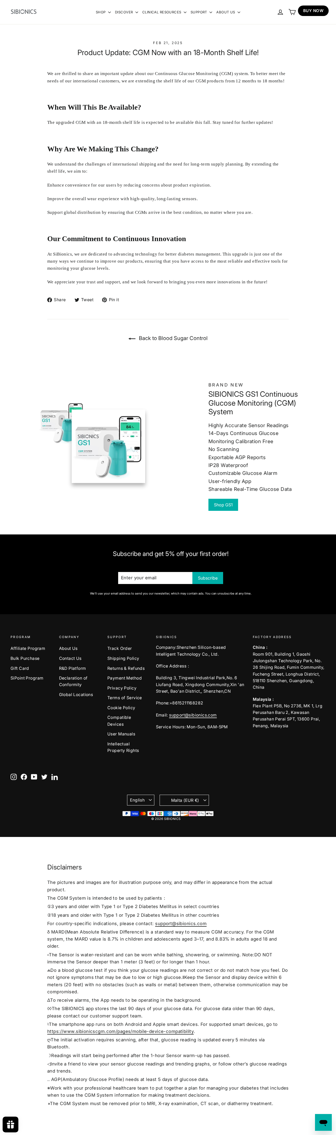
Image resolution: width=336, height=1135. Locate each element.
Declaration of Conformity (73, 681)
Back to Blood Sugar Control (173, 338)
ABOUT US (226, 12)
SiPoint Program (26, 678)
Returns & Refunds (126, 668)
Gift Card (19, 668)
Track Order (119, 648)
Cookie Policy (121, 707)
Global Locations (76, 694)
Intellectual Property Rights (123, 747)
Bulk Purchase (25, 658)
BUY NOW (313, 10)
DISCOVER (124, 12)
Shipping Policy (123, 658)
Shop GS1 (223, 504)
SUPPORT (199, 12)
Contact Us (70, 658)
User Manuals (121, 733)
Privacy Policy (121, 688)
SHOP (101, 12)
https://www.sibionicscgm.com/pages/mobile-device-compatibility (120, 1031)
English (137, 800)
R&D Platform (72, 668)
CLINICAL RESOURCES (162, 12)
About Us (68, 648)
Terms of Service (124, 697)
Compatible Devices (119, 720)
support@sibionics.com (193, 715)
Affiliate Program (27, 648)
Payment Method (124, 678)
